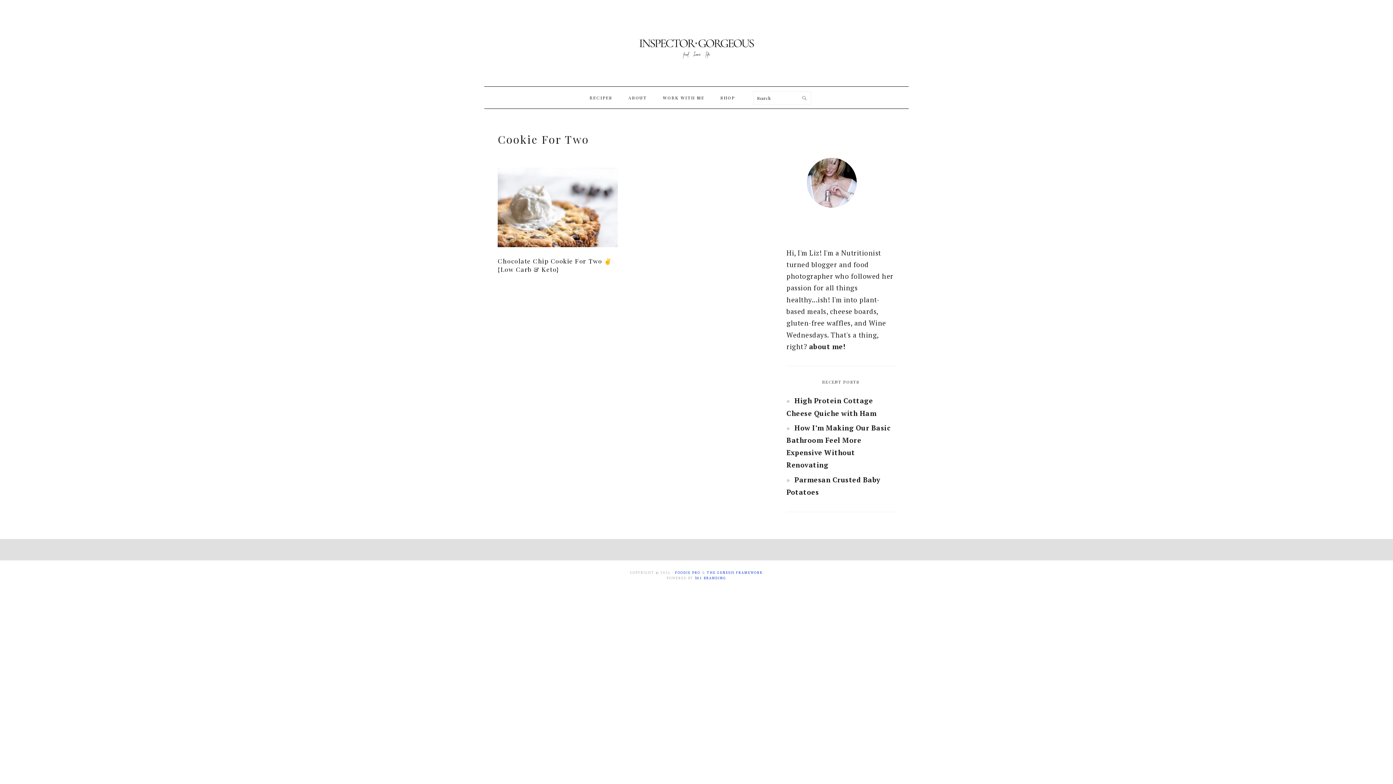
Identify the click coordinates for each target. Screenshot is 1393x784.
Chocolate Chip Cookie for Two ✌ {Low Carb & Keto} (555, 265)
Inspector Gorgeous (696, 43)
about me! (827, 346)
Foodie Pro (687, 573)
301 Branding (710, 578)
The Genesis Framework (735, 573)
